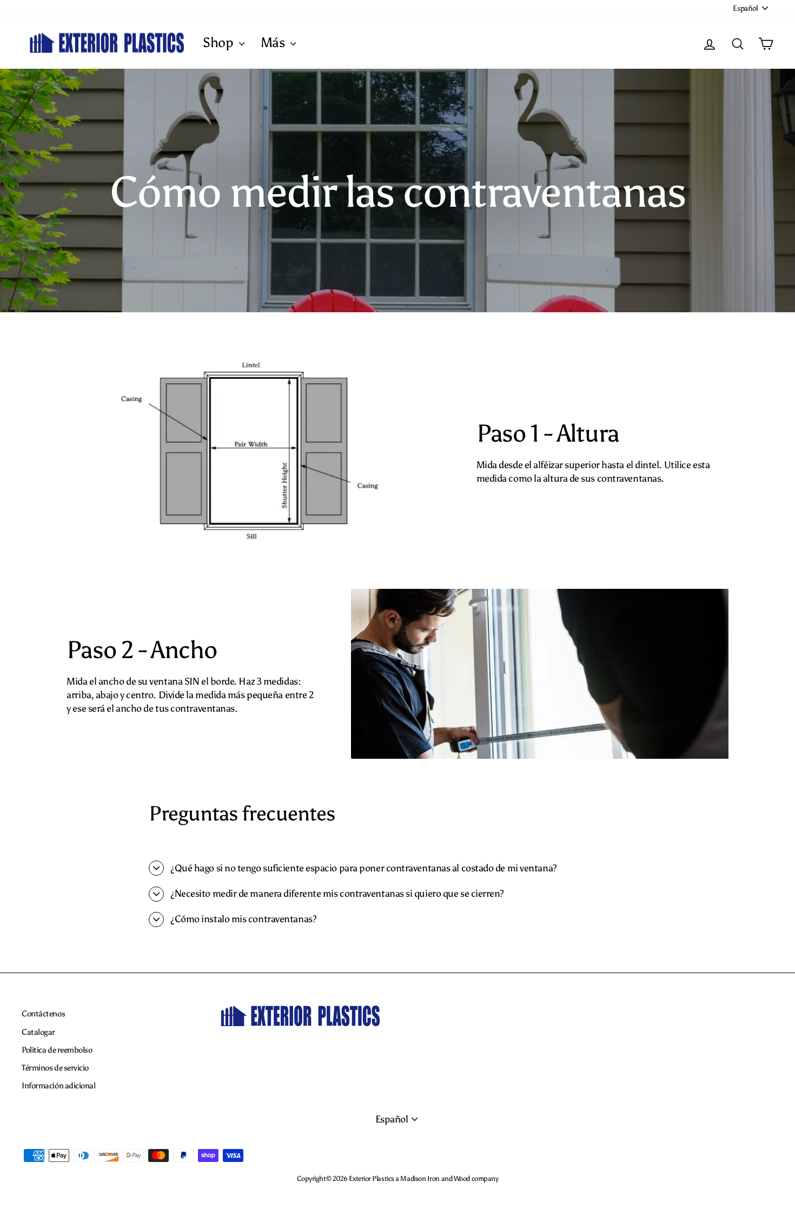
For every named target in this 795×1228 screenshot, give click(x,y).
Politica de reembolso (57, 1050)
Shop (219, 42)
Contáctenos (43, 1013)
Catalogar (38, 1032)
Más (274, 42)
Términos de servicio (55, 1067)
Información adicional (59, 1085)
